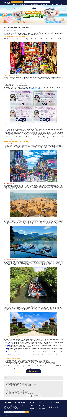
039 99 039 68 (54, 403)
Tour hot (15, 4)
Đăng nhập (32, 410)
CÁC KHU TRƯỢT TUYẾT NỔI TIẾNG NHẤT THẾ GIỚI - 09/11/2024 (16, 392)
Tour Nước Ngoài (34, 4)
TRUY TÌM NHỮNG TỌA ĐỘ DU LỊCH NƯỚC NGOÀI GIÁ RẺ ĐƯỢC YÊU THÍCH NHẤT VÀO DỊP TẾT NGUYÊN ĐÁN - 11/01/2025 (26, 387)
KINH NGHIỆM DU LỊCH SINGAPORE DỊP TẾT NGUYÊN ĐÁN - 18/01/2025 (17, 386)
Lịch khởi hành (44, 4)
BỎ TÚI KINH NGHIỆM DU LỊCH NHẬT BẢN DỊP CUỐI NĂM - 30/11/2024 (17, 390)
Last (39, 395)
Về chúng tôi (32, 408)
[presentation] (1, 14)
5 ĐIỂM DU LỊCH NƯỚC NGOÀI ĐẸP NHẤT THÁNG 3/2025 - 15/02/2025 (17, 383)
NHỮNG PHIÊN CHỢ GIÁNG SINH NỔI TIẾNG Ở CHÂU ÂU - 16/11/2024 (17, 391)
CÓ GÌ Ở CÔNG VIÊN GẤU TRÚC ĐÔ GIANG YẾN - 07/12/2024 (16, 389)
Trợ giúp (31, 405)
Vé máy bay (51, 4)
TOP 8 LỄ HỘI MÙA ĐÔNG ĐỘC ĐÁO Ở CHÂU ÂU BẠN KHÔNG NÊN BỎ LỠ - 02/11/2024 (20, 393)
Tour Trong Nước (23, 4)
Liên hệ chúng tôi (33, 403)
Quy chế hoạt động (42, 408)
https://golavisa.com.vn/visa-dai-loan (35, 88)
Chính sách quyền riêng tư (43, 405)
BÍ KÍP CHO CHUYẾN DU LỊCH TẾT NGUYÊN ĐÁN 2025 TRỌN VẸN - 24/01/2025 (19, 385)
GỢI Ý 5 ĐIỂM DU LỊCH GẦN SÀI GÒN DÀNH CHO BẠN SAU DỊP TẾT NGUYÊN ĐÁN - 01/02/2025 (21, 384)
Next (37, 395)
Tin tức (40, 403)
